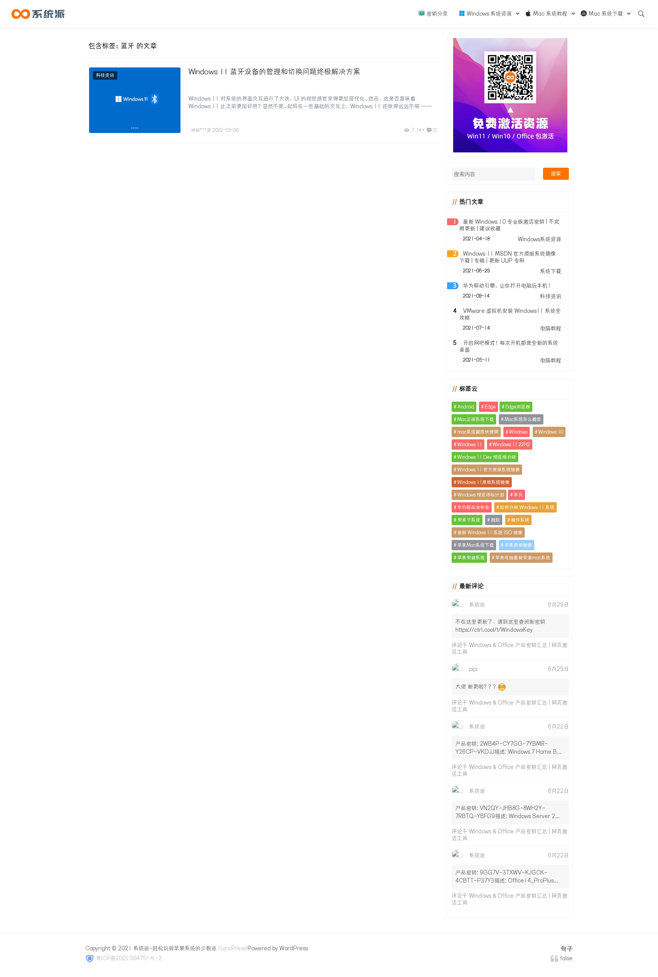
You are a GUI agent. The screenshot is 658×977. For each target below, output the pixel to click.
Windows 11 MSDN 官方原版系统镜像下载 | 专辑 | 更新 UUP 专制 (507, 257)
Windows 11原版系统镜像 (483, 482)
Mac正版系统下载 (475, 419)
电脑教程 (550, 328)
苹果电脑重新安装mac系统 (522, 558)
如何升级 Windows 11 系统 (527, 507)
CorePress (232, 948)
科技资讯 (105, 75)
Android (465, 407)
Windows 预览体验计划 (480, 495)
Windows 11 (469, 444)
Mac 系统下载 (605, 13)
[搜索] (639, 14)
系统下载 (550, 271)
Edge (490, 407)
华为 (518, 495)
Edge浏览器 (517, 407)
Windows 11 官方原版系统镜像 (488, 469)
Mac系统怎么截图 (523, 419)
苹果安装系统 (471, 558)
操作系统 (520, 520)
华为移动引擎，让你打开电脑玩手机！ (507, 285)
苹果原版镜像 (518, 545)
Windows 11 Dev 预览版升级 (486, 457)
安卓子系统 (468, 520)
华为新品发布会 (473, 507)
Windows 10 (550, 432)
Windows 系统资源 (488, 13)
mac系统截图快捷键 (477, 432)
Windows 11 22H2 (511, 444)
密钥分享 (436, 13)
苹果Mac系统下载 (475, 545)
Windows (518, 432)
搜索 (556, 173)
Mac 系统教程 (549, 13)
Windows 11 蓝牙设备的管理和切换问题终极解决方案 (274, 71)
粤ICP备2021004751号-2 (129, 958)
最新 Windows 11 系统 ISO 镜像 (489, 532)
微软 (495, 520)
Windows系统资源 (539, 239)
